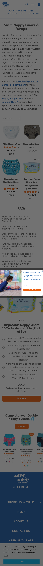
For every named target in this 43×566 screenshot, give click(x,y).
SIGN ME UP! (32, 289)
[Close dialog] (41, 271)
